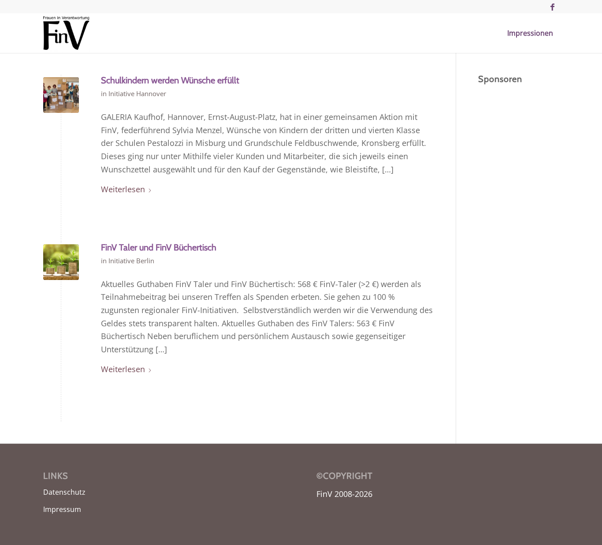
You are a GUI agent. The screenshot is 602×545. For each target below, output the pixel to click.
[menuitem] (530, 33)
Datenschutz (64, 492)
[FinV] (66, 33)
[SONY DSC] (61, 95)
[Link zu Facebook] (552, 6)
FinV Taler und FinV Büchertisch (158, 247)
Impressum (62, 509)
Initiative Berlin (131, 260)
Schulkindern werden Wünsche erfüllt (170, 80)
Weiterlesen (123, 189)
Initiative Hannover (137, 93)
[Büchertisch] (61, 262)
